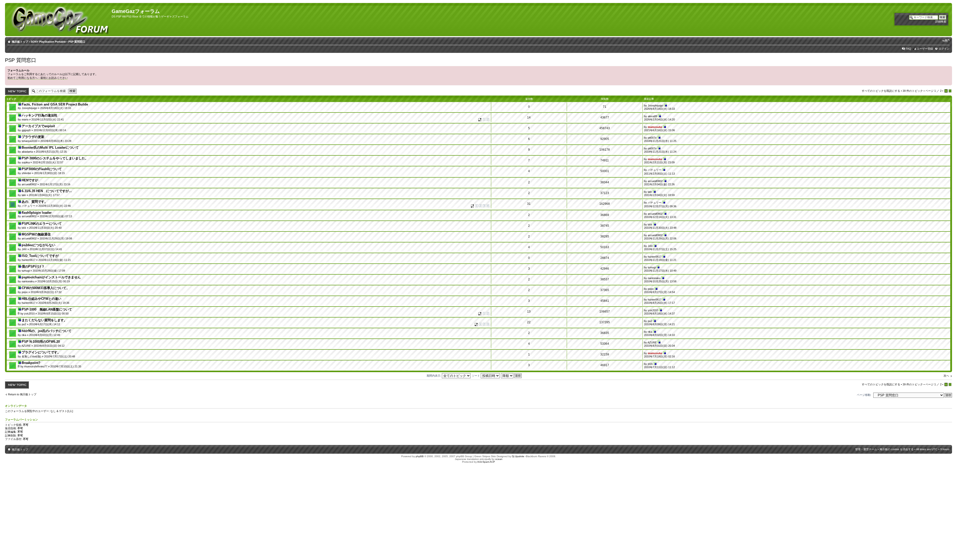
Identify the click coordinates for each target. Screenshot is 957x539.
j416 (650, 363)
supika (26, 162)
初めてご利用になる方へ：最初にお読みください (37, 77)
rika (24, 334)
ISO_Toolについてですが (40, 256)
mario (25, 119)
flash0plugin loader (37, 213)
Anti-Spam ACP (486, 461)
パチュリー (654, 169)
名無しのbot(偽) (31, 356)
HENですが (30, 180)
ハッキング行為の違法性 (39, 115)
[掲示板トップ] (59, 19)
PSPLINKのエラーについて (42, 223)
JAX (24, 249)
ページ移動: (864, 394)
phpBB (420, 456)
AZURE (26, 345)
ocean (498, 459)
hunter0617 (28, 259)
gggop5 (26, 130)
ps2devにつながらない (38, 245)
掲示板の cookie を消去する (896, 449)
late (24, 195)
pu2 (24, 324)
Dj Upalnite (518, 456)
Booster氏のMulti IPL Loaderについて (50, 147)
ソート (476, 375)
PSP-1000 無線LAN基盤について (47, 309)
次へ (946, 375)
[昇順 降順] (511, 375)
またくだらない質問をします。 (44, 320)
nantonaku (28, 281)
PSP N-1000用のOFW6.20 (41, 341)
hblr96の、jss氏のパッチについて (47, 331)
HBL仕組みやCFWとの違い (41, 299)
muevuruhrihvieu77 (35, 366)
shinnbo (26, 173)
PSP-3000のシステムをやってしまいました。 (55, 158)
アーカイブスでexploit (38, 126)
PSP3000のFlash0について (42, 169)
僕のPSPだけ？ (33, 266)
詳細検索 (940, 21)
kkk (24, 227)
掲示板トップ (20, 41)
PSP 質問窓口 (76, 41)
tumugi (26, 270)
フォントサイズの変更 (946, 40)
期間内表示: (434, 375)
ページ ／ (933, 90)
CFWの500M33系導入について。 (46, 288)
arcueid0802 (29, 184)
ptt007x (652, 137)
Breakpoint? (31, 363)
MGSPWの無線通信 (36, 234)
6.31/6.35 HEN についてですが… (47, 191)
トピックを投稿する (16, 91)
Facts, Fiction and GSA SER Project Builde (55, 104)
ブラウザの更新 (33, 137)
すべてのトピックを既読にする (881, 90)
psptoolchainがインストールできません (51, 277)
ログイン (944, 48)
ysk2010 (29, 313)
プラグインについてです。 (41, 352)
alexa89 (652, 116)
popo (25, 292)
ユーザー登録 (925, 48)
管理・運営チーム (866, 449)
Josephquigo (29, 108)
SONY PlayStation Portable (48, 41)
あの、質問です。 (35, 202)
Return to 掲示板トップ (22, 394)
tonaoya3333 (29, 140)
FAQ (908, 48)
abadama (27, 151)
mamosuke (655, 126)
